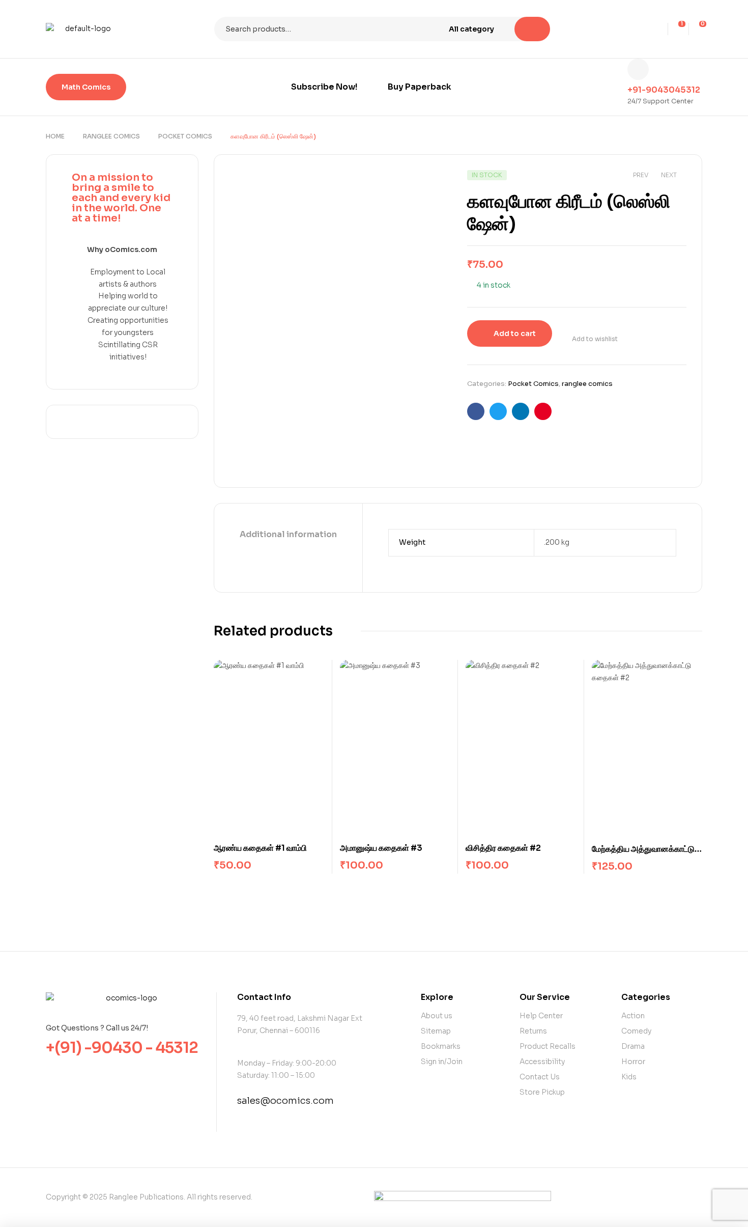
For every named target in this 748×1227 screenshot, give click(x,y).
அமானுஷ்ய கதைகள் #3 (381, 848)
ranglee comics (111, 136)
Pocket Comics (185, 136)
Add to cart (515, 333)
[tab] (288, 535)
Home (55, 136)
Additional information (288, 534)
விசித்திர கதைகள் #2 (503, 848)
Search (532, 29)
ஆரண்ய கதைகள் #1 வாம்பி (260, 848)
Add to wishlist (595, 339)
